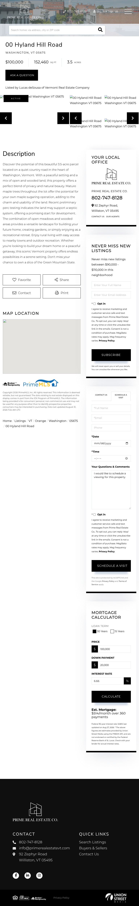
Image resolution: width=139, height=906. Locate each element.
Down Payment (103, 657)
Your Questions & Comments (111, 466)
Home (7, 421)
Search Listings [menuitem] (92, 842)
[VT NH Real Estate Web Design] (116, 897)
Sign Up (113, 11)
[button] (100, 30)
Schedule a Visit (121, 396)
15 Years (120, 631)
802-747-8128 (76, 11)
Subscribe (111, 355)
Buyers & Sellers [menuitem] (93, 848)
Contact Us (98, 216)
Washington (57, 421)
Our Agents (112, 216)
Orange (40, 421)
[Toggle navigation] (128, 11)
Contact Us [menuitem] (89, 854)
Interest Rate (102, 673)
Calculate (111, 696)
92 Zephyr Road (35, 857)
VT (30, 421)
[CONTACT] (21, 75)
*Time (95, 451)
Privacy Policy (107, 340)
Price (96, 641)
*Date (95, 436)
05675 (73, 421)
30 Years (102, 631)
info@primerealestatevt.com (44, 848)
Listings (20, 421)
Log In (100, 11)
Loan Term (100, 626)
